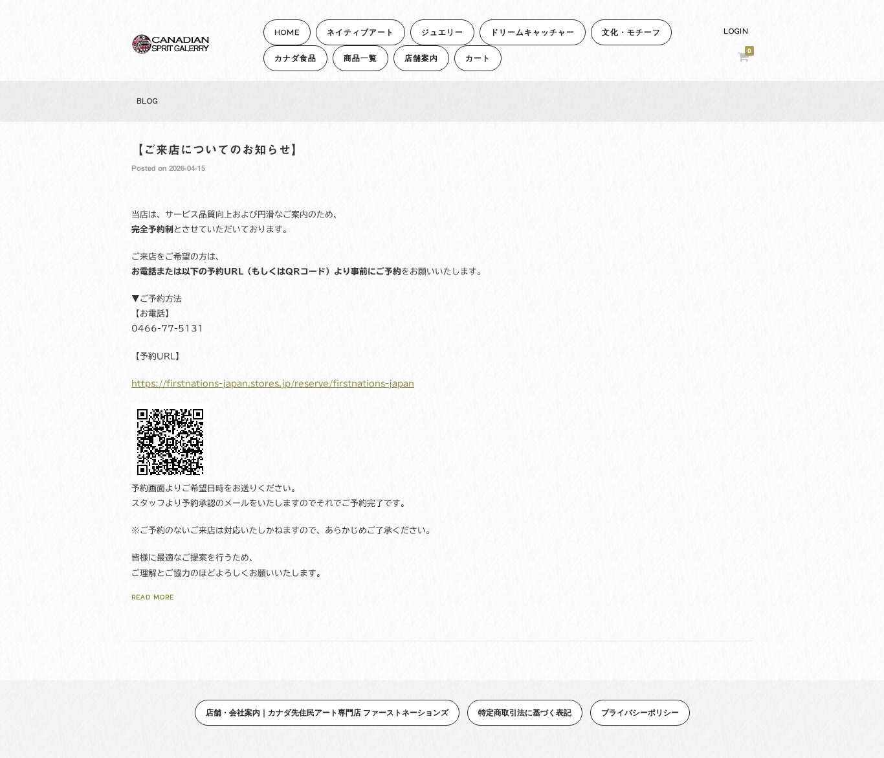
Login (736, 31)
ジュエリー (442, 32)
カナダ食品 (295, 58)
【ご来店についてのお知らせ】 (217, 149)
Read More (152, 597)
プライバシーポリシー (640, 712)
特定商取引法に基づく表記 (524, 712)
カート (478, 58)
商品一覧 (360, 58)
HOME (287, 32)
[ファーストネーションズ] (170, 50)
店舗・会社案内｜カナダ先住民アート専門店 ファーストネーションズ (327, 712)
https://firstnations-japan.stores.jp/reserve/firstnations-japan (272, 383)
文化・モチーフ (631, 32)
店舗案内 (421, 58)
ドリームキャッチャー (533, 32)
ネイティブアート (360, 32)
